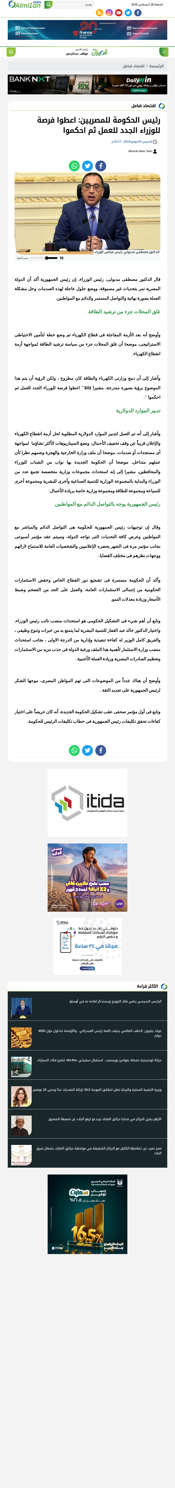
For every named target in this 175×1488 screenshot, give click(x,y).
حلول (81, 288)
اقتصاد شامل (133, 66)
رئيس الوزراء (92, 279)
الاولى (53, 639)
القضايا (106, 555)
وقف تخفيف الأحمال (110, 443)
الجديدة (67, 711)
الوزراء (154, 481)
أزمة (47, 433)
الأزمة (128, 334)
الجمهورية (139, 690)
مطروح (66, 378)
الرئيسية (156, 66)
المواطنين (66, 298)
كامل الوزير (134, 639)
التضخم (34, 589)
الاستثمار (129, 649)
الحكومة (136, 580)
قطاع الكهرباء (84, 334)
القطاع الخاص (66, 580)
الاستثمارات (25, 580)
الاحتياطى (23, 334)
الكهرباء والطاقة (98, 378)
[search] (11, 52)
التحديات (109, 536)
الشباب (36, 462)
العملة (155, 298)
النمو (116, 599)
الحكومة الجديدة (90, 462)
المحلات (101, 344)
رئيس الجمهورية (55, 279)
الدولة (20, 279)
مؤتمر (36, 536)
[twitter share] (87, 166)
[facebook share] (100, 166)
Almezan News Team (140, 151)
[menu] (163, 52)
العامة (49, 546)
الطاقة (45, 344)
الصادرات (138, 658)
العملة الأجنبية (89, 658)
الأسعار (153, 599)
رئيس (116, 721)
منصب (56, 620)
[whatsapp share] (74, 166)
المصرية (153, 288)
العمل (124, 433)
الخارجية (68, 452)
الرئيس (50, 721)
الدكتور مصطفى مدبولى (129, 279)
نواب (59, 462)
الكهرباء (21, 433)
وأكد (156, 580)
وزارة (82, 452)
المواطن (65, 680)
